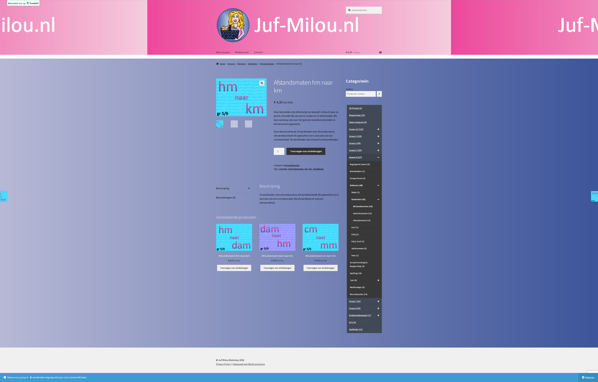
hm (306, 169)
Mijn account (223, 52)
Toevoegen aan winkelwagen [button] (234, 268)
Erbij (355, 234)
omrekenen (318, 169)
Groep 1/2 (356, 129)
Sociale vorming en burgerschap (359, 264)
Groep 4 (355, 143)
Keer (355, 255)
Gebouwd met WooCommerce (249, 364)
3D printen (355, 108)
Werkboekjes (357, 287)
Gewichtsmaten (362, 213)
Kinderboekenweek (360, 315)
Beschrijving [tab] (222, 188)
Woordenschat (358, 294)
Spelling (356, 273)
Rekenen (241, 63)
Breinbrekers (357, 171)
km (310, 169)
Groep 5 (355, 150)
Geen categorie (358, 122)
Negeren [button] (589, 377)
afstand (283, 169)
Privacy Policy (223, 364)
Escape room (357, 178)
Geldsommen (359, 248)
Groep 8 (355, 308)
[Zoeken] (379, 94)
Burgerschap (357, 115)
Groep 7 (355, 301)
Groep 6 (231, 63)
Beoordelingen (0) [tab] (225, 197)
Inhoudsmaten (361, 220)
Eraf (354, 227)
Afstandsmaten (267, 63)
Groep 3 (355, 136)
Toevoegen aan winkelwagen (306, 151)
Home (222, 63)
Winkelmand (242, 52)
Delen (355, 192)
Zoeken (349, 89)
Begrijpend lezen (360, 164)
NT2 (352, 322)
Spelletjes (356, 329)
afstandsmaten (296, 169)
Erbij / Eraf (357, 241)
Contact (258, 52)
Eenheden (252, 63)
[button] (261, 83)
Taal (353, 280)
